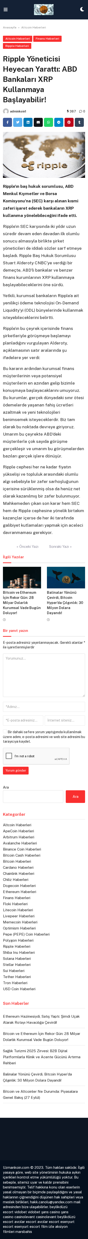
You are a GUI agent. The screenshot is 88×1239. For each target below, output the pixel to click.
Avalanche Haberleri (20, 843)
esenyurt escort (27, 1226)
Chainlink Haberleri (18, 873)
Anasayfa (9, 27)
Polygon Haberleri (18, 940)
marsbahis (23, 1232)
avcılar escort (25, 1222)
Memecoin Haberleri (20, 922)
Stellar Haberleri (17, 965)
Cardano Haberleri (18, 867)
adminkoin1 (18, 111)
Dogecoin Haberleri (19, 886)
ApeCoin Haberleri (18, 831)
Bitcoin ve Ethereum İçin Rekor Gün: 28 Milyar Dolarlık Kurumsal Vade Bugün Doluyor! (22, 603)
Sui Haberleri (13, 971)
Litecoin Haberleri (18, 910)
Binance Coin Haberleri (22, 849)
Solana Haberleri (17, 958)
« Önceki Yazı (27, 546)
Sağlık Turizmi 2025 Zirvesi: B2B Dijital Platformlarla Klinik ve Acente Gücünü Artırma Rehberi (41, 1057)
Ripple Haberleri (17, 46)
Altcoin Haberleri (33, 27)
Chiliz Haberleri (15, 880)
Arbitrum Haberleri (18, 837)
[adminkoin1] (6, 111)
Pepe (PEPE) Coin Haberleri (26, 934)
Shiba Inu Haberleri (19, 952)
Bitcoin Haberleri (17, 861)
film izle (47, 1226)
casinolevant (24, 1217)
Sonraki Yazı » (60, 546)
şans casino (50, 1212)
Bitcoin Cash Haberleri (21, 855)
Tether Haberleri (17, 977)
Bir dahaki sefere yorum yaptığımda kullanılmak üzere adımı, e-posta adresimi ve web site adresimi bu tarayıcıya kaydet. (44, 736)
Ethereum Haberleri (19, 892)
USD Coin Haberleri (19, 989)
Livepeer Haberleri (18, 916)
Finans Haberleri (47, 38)
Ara (6, 787)
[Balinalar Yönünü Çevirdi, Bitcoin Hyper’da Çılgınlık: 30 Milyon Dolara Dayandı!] (66, 577)
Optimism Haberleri (19, 928)
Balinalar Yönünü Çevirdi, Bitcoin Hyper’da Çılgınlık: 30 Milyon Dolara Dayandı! (65, 603)
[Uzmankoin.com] (44, 9)
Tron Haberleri (15, 983)
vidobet (20, 1212)
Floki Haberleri (15, 904)
